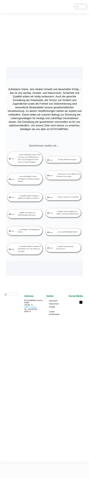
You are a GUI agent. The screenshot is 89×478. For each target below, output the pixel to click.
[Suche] (84, 6)
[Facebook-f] (71, 302)
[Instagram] (76, 302)
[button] (73, 6)
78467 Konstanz (30, 307)
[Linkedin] (80, 302)
